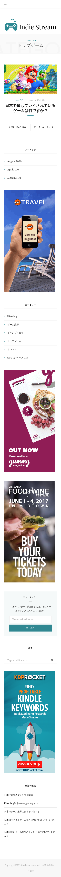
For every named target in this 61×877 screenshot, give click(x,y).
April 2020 (13, 169)
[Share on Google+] (48, 127)
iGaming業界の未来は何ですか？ (21, 803)
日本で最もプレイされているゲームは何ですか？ (30, 108)
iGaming (12, 316)
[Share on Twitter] (43, 127)
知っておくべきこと (17, 357)
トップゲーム (20, 100)
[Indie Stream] (30, 25)
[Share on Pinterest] (52, 127)
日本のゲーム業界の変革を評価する (21, 811)
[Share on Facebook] (39, 127)
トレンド (12, 349)
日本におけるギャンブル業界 (18, 795)
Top (31, 871)
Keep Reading (17, 127)
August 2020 (14, 161)
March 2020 (14, 177)
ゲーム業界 (13, 324)
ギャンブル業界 (15, 332)
